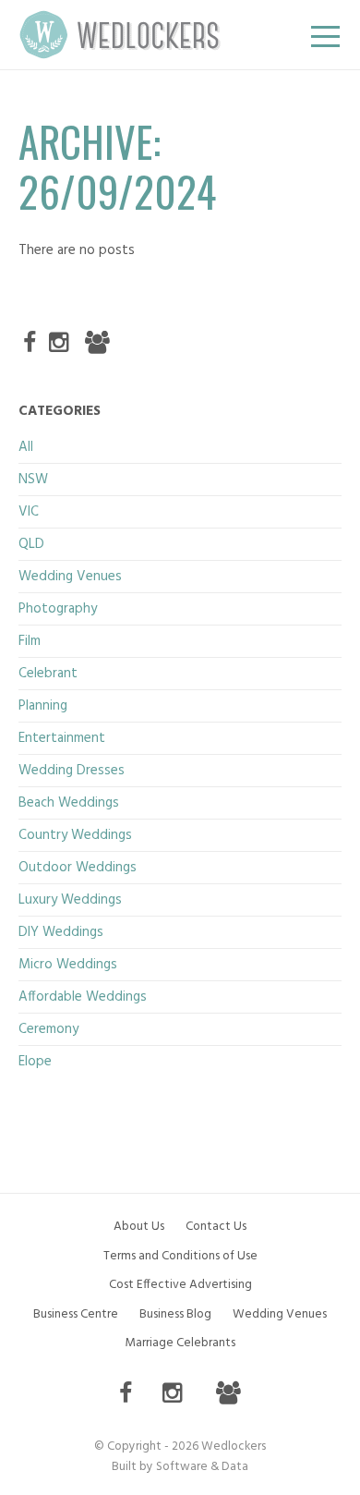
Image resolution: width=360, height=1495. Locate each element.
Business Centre (75, 1314)
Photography (57, 609)
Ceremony (48, 1029)
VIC (28, 512)
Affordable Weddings (82, 997)
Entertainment (61, 738)
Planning (42, 706)
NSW (33, 479)
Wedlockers (120, 34)
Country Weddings (75, 835)
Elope (35, 1062)
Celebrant (48, 673)
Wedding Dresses (71, 771)
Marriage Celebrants (180, 1343)
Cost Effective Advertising (180, 1284)
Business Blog (175, 1314)
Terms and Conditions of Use (180, 1256)
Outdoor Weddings (77, 868)
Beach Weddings (68, 803)
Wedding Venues (70, 576)
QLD (31, 544)
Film (29, 641)
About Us (139, 1226)
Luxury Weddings (70, 900)
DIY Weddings (60, 932)
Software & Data (202, 1467)
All (25, 447)
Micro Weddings (67, 965)
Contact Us (216, 1226)
